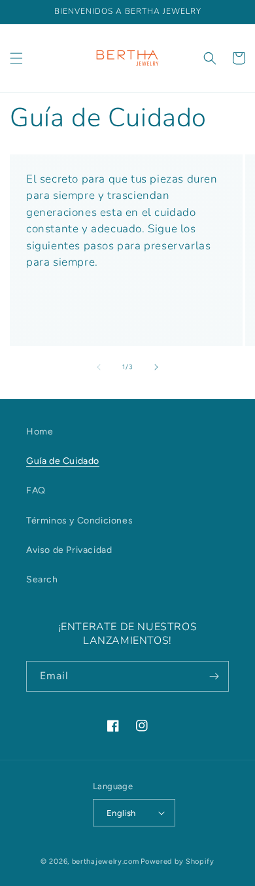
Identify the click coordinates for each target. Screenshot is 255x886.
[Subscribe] (213, 676)
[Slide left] (98, 367)
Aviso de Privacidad (69, 550)
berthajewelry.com (105, 861)
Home (39, 431)
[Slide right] (156, 367)
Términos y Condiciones (79, 520)
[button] (16, 58)
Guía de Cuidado (62, 461)
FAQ (36, 490)
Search (42, 579)
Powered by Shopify (177, 861)
